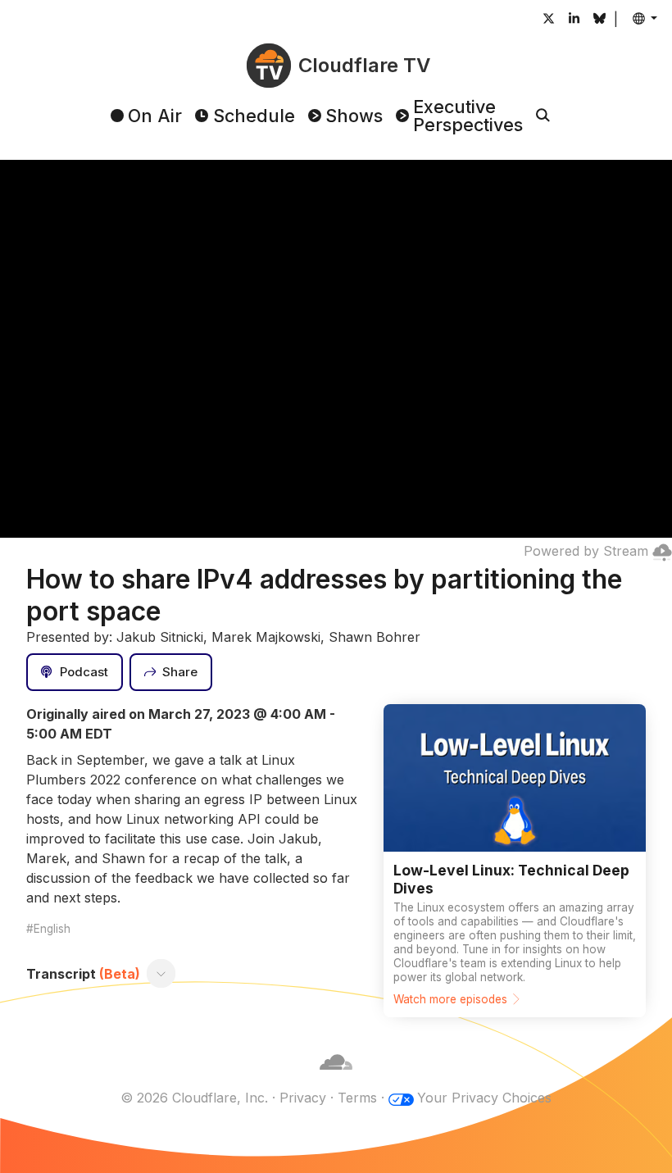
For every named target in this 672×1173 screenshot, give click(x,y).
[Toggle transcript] (161, 974)
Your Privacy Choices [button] (484, 1097)
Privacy (302, 1097)
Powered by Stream (586, 551)
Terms (357, 1097)
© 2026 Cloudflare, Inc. (194, 1097)
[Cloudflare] (336, 1078)
